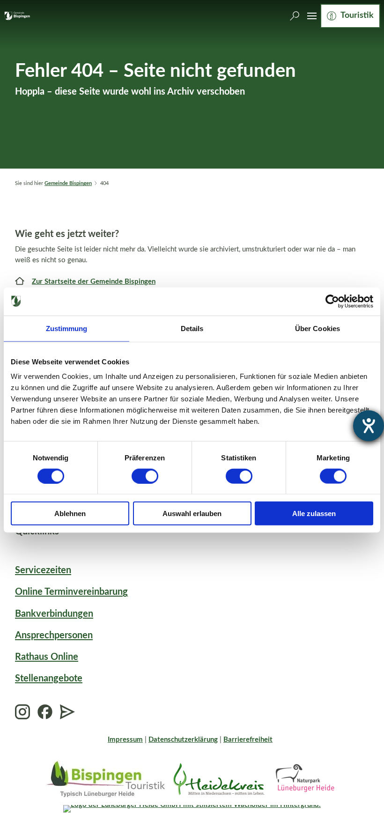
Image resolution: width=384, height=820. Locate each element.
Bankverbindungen (54, 614)
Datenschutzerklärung (183, 739)
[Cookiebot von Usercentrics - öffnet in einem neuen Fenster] (332, 301)
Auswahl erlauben (192, 513)
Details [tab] (192, 328)
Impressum (125, 739)
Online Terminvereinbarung (71, 592)
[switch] (145, 475)
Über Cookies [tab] (317, 328)
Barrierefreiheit (248, 739)
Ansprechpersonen (54, 635)
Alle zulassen (314, 513)
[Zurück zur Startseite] (17, 16)
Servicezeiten (43, 570)
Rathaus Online (46, 657)
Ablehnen (70, 513)
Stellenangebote (48, 678)
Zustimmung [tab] (67, 328)
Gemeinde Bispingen (68, 183)
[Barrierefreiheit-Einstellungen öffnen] (368, 425)
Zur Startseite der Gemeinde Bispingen (93, 281)
